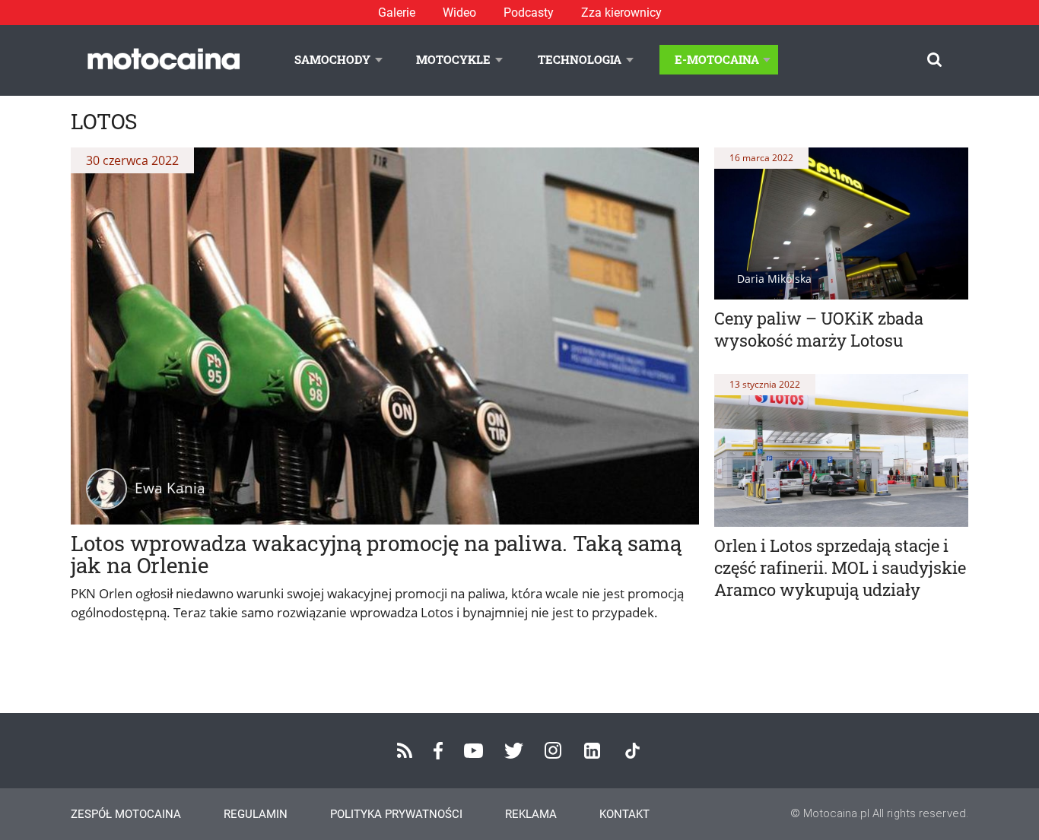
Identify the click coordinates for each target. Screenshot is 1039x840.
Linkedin (592, 751)
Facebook (438, 750)
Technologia (579, 59)
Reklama (531, 814)
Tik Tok (632, 751)
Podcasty (529, 12)
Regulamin (256, 814)
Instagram (553, 750)
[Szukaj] (934, 59)
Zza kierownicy (621, 12)
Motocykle (453, 59)
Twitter (513, 751)
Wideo (459, 12)
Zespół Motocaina (126, 814)
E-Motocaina (717, 59)
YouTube (473, 750)
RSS (404, 750)
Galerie (396, 12)
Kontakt (624, 814)
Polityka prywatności (396, 814)
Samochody (332, 59)
